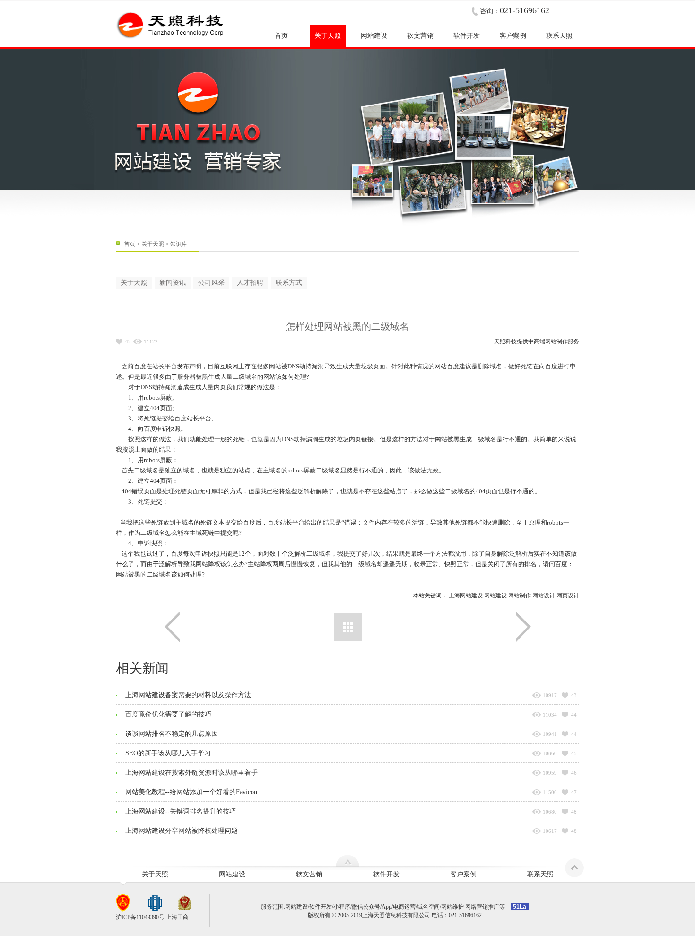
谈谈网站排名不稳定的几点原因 (171, 733)
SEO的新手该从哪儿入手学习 (168, 753)
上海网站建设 (466, 595)
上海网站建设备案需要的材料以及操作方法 (188, 695)
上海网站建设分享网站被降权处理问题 (181, 830)
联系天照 (540, 874)
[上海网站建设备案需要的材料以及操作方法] (523, 627)
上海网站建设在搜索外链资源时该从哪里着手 (191, 772)
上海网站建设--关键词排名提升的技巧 (180, 811)
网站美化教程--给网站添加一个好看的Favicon (191, 792)
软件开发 (386, 874)
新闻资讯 (172, 282)
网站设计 (543, 595)
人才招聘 (250, 282)
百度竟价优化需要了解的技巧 (168, 714)
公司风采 (211, 282)
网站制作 (556, 341)
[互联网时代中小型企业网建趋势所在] (172, 627)
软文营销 (309, 874)
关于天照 (152, 244)
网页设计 (567, 595)
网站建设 (495, 595)
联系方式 (289, 282)
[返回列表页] (348, 627)
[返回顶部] (574, 867)
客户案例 (463, 874)
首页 (129, 244)
